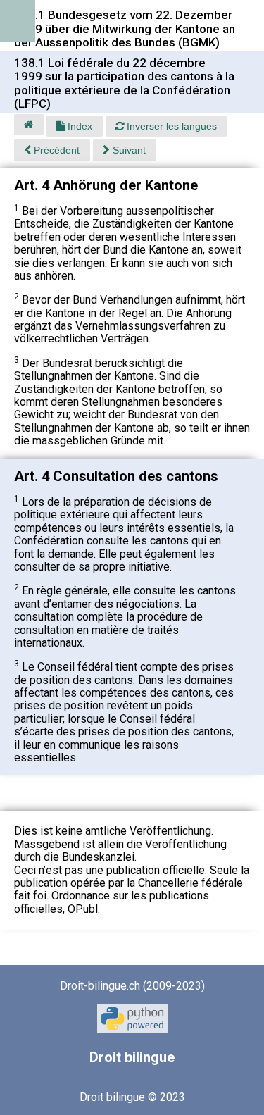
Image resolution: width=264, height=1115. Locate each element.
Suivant (128, 150)
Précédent (55, 150)
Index (78, 126)
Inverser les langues (170, 126)
